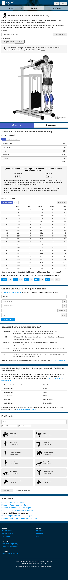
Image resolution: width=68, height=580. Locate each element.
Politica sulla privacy (10, 544)
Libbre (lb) (20, 42)
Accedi (56, 3)
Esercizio (4, 31)
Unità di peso (5, 38)
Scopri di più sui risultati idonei (26, 409)
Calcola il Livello (8, 319)
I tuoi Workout (56, 8)
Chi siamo (39, 531)
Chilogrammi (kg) (8, 42)
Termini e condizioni (10, 547)
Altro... (43, 50)
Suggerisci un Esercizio (22, 490)
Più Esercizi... (7, 490)
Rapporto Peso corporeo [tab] (13, 139)
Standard (34, 8)
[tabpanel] (34, 153)
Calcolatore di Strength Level (11, 292)
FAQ (37, 537)
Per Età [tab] (15, 202)
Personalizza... (61, 202)
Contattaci (39, 534)
